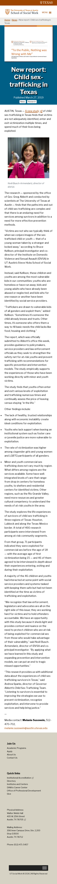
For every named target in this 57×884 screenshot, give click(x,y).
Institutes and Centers (17, 784)
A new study (32, 110)
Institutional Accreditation (19, 778)
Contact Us (12, 758)
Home (7, 20)
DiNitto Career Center (17, 787)
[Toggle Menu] (44, 868)
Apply (9, 751)
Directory (11, 781)
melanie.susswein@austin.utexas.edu (25, 728)
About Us (11, 754)
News (14, 20)
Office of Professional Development (24, 790)
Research (32, 102)
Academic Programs (16, 748)
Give (9, 794)
